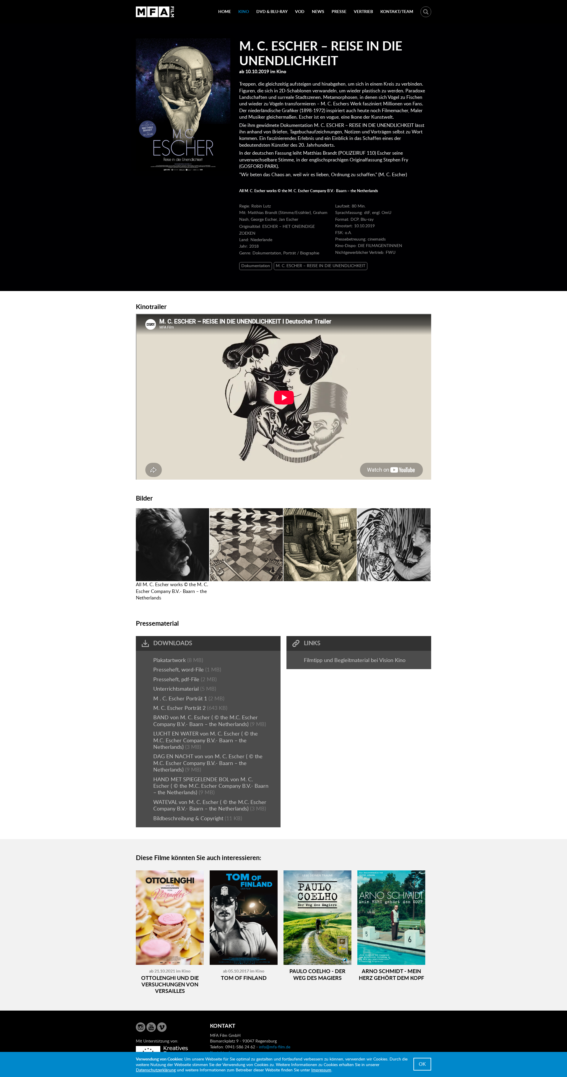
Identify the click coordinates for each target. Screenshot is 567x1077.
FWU (390, 252)
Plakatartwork (170, 659)
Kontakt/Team (396, 11)
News (318, 11)
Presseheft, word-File (179, 669)
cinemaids (377, 239)
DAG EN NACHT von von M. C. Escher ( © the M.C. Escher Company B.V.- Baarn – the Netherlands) (208, 763)
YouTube (151, 1027)
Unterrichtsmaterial (176, 688)
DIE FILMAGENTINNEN (380, 245)
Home (224, 11)
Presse (339, 11)
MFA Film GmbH (155, 11)
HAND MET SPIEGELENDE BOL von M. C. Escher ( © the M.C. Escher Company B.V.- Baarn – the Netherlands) (210, 786)
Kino (243, 11)
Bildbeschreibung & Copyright (189, 818)
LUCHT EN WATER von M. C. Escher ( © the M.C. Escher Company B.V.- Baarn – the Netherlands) (205, 740)
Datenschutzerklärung (156, 1070)
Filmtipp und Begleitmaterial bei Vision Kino (354, 659)
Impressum (321, 1070)
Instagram (140, 1027)
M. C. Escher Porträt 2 (180, 707)
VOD (299, 11)
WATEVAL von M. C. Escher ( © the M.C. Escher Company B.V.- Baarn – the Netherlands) (209, 805)
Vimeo (162, 1027)
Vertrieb (363, 11)
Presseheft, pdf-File (177, 679)
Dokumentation (255, 265)
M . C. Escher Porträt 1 (180, 698)
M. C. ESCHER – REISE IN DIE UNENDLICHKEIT (320, 265)
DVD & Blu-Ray (272, 11)
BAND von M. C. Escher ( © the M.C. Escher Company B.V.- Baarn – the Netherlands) (205, 720)
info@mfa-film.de (274, 1047)
